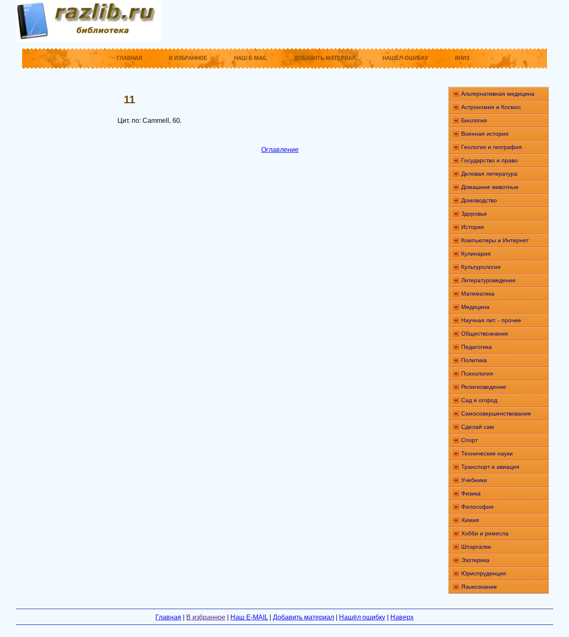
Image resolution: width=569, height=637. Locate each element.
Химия (470, 520)
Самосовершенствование (496, 413)
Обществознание (484, 333)
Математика (477, 293)
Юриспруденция (483, 573)
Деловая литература (489, 173)
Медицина (475, 307)
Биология (474, 120)
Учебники (474, 480)
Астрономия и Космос (491, 107)
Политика (474, 360)
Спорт (469, 440)
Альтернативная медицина (497, 93)
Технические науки (487, 453)
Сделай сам (477, 426)
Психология (477, 373)
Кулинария (476, 253)
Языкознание (479, 586)
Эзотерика (475, 560)
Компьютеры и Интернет (495, 240)
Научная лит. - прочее (491, 320)
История (472, 227)
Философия (477, 506)
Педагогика (476, 346)
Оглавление (280, 149)
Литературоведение (488, 280)
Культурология (481, 267)
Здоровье (474, 213)
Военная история (485, 133)
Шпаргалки (476, 546)
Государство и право (489, 160)
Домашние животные (490, 187)
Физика (471, 493)
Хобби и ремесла (485, 533)
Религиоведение (483, 386)
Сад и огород (479, 400)
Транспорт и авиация (490, 466)
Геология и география (491, 147)
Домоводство (479, 200)
